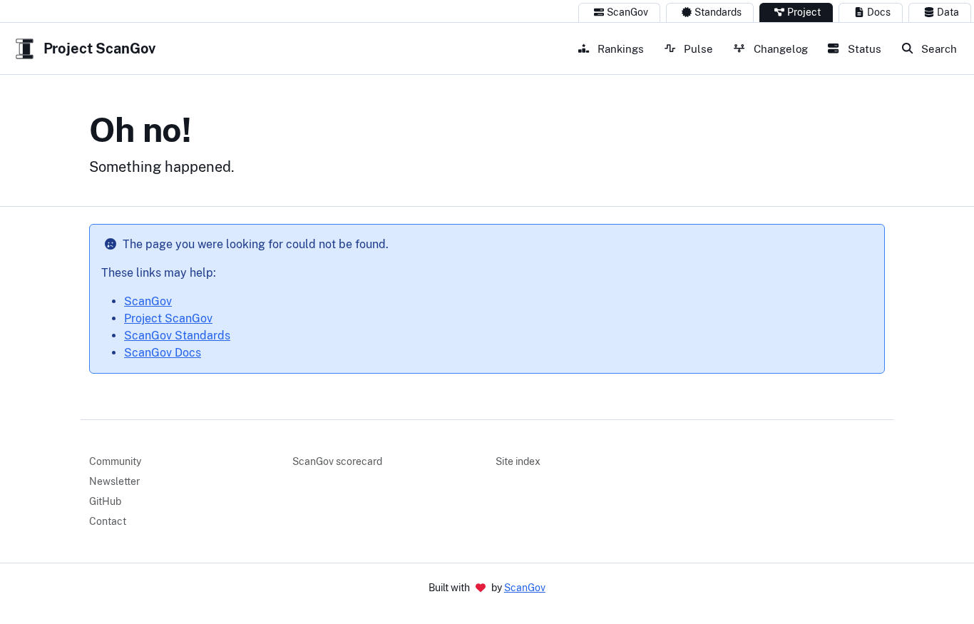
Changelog (779, 48)
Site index (518, 461)
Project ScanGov (168, 318)
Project (804, 12)
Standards (718, 12)
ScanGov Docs (162, 352)
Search (937, 48)
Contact (107, 521)
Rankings (619, 48)
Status (863, 48)
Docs (879, 12)
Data (948, 12)
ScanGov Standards (177, 335)
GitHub (105, 501)
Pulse (697, 48)
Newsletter (114, 481)
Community (115, 461)
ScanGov (627, 12)
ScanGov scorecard (337, 461)
